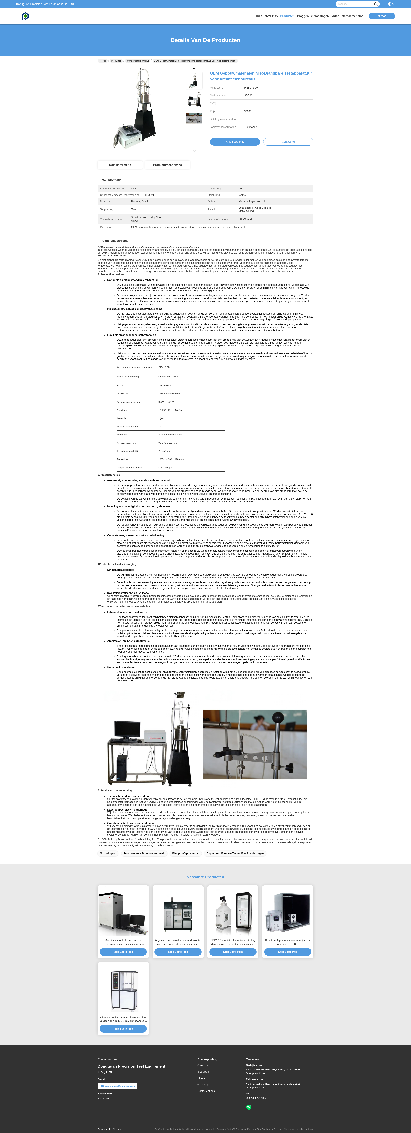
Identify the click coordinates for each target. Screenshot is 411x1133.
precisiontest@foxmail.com (120, 1086)
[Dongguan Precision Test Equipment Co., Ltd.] (33, 16)
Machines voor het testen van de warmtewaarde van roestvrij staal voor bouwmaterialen (123, 942)
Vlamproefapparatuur (185, 853)
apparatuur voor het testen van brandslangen (235, 853)
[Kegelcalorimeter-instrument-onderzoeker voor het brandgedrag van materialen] (178, 910)
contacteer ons (352, 16)
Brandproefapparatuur (137, 60)
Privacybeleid (104, 1129)
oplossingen (320, 16)
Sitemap (117, 1129)
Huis (259, 16)
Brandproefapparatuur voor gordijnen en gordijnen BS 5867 (288, 942)
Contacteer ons (206, 1091)
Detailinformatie (120, 164)
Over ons (202, 1065)
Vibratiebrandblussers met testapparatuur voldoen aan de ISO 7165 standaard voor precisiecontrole (123, 1019)
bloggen (303, 16)
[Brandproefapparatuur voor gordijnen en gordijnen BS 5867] (287, 910)
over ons (271, 16)
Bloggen (202, 1078)
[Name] (376, 4)
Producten (116, 60)
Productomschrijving (167, 164)
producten (287, 16)
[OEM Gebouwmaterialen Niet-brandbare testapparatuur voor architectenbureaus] (140, 109)
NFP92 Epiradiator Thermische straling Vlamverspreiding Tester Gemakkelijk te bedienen (233, 942)
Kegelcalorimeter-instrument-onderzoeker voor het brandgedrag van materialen (178, 942)
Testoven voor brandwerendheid (144, 853)
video (335, 16)
